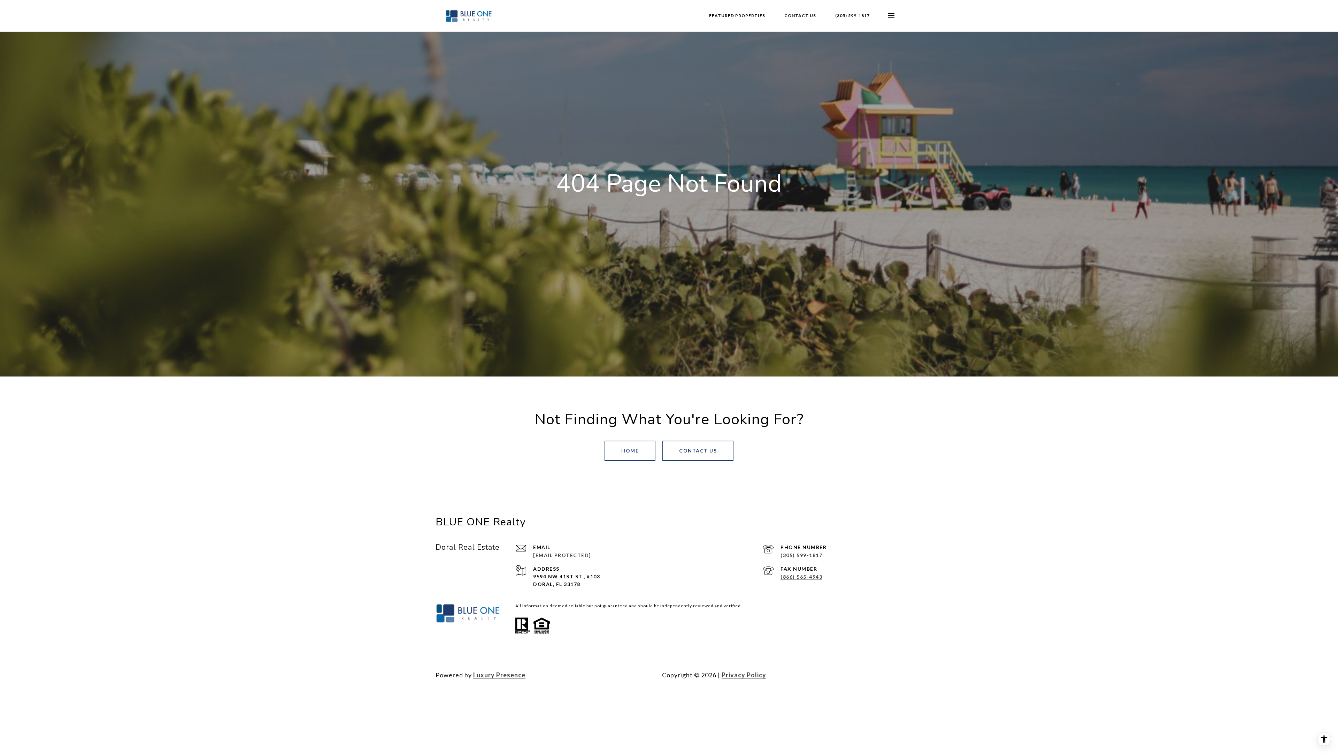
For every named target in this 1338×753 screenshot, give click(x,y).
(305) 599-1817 (852, 15)
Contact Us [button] (698, 451)
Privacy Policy (744, 675)
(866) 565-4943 (801, 577)
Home (630, 451)
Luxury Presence (499, 675)
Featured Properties (737, 15)
